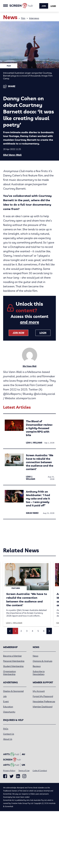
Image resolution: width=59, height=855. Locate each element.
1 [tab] (15, 631)
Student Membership (13, 666)
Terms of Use (23, 770)
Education (8, 706)
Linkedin (18, 776)
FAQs (5, 728)
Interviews (34, 18)
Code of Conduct (40, 770)
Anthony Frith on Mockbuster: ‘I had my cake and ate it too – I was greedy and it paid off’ (38, 498)
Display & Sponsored (13, 691)
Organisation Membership (9, 673)
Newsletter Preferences (44, 701)
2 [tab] (21, 631)
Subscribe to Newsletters (39, 673)
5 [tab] (38, 631)
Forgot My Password (43, 696)
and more (29, 322)
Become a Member (12, 655)
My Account (39, 691)
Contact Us (8, 733)
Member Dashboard (42, 706)
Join (44, 6)
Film (23, 18)
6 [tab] (43, 631)
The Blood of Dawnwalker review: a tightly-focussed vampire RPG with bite (39, 428)
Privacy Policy (9, 770)
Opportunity (9, 711)
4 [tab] (32, 631)
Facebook (5, 776)
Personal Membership (13, 661)
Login (53, 6)
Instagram (24, 776)
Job (5, 696)
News (35, 655)
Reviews (37, 666)
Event (6, 701)
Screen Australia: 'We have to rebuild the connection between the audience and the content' (39, 462)
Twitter (11, 776)
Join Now (18, 332)
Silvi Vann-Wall (12, 154)
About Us (7, 739)
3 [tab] (26, 631)
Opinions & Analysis (42, 661)
